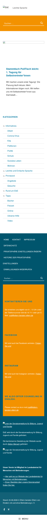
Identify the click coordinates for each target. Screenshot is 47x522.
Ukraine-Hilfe (13, 215)
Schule (10, 155)
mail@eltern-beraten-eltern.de (21, 315)
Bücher (10, 200)
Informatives (11, 125)
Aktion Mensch (14, 444)
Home (6, 239)
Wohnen (11, 165)
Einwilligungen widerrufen (18, 269)
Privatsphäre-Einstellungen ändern (22, 251)
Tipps (8, 195)
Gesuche (11, 185)
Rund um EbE (12, 190)
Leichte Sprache (20, 7)
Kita (9, 140)
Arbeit (10, 130)
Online (10, 210)
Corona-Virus (13, 135)
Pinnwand (10, 175)
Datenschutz (10, 245)
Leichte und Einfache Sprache (19, 170)
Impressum (29, 239)
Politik (10, 150)
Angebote (11, 180)
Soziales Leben (14, 160)
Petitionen (11, 145)
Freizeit (10, 205)
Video (10, 220)
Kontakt (16, 239)
